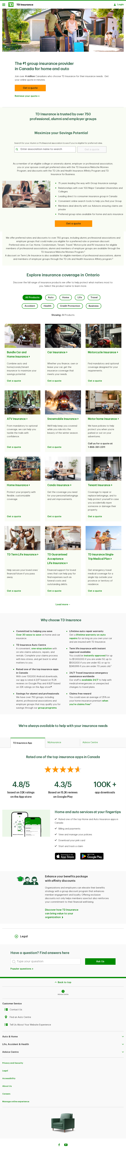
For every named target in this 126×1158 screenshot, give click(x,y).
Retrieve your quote (26, 96)
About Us (7, 1086)
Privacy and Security (12, 1063)
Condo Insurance (58, 485)
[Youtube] (66, 1145)
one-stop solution (41, 648)
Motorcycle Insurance (102, 352)
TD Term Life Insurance (21, 554)
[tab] (27, 743)
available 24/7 (90, 680)
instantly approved (95, 656)
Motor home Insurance (102, 418)
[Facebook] (59, 1145)
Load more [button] (62, 604)
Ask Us (100, 961)
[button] (30, 88)
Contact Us (16, 1010)
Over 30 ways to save (28, 635)
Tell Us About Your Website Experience (30, 1025)
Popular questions (21, 969)
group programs (47, 708)
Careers (6, 1094)
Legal (5, 1071)
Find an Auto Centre (20, 1017)
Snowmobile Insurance (62, 418)
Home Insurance (17, 485)
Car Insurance (56, 352)
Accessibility (8, 1078)
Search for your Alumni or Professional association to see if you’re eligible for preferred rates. (58, 143)
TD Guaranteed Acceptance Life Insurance (57, 559)
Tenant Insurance (99, 485)
